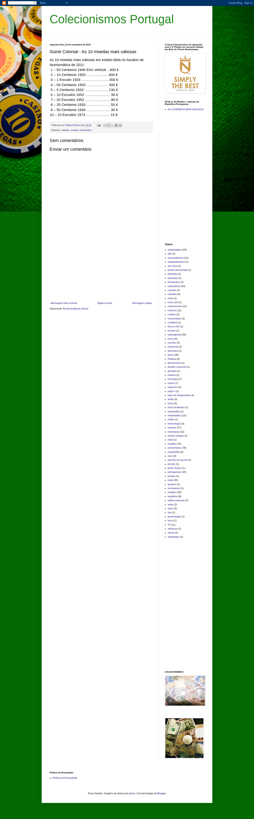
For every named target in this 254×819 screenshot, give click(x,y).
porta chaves (175, 468)
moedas (74, 130)
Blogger (162, 793)
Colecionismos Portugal (112, 19)
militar (171, 419)
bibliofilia (172, 274)
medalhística (174, 415)
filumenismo (174, 363)
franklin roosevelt (177, 367)
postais (171, 476)
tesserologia (174, 516)
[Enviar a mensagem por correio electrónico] (98, 125)
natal (170, 439)
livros (170, 403)
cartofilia (172, 294)
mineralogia (174, 423)
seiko (170, 504)
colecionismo (175, 306)
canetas (172, 290)
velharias (173, 528)
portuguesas (174, 472)
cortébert (172, 322)
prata (170, 480)
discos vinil (174, 326)
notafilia (172, 444)
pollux (132, 793)
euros (171, 338)
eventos (172, 342)
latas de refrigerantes (179, 395)
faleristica (173, 351)
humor (171, 383)
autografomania (176, 262)
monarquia (173, 431)
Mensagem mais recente (64, 303)
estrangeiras (174, 334)
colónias (65, 130)
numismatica (85, 130)
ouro (170, 456)
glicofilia (172, 371)
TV (169, 524)
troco (170, 520)
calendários (174, 286)
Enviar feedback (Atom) (75, 308)
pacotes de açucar (178, 460)
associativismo (176, 258)
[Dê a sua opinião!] (109, 125)
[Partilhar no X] (113, 125)
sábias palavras (176, 500)
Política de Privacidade (65, 778)
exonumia (173, 346)
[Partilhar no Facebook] (116, 125)
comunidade (174, 318)
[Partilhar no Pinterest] (120, 125)
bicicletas (173, 278)
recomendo (174, 488)
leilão (171, 399)
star (170, 512)
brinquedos (174, 282)
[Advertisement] (101, 269)
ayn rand (172, 266)
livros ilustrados (176, 407)
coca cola (173, 302)
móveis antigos (176, 435)
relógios (172, 492)
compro (172, 314)
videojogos (174, 536)
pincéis (171, 464)
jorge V (171, 391)
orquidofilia (174, 452)
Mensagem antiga (142, 303)
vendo (171, 532)
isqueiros (173, 387)
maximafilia (174, 411)
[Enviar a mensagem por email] (105, 125)
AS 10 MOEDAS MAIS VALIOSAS (186, 109)
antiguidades (175, 249)
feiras (171, 354)
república (173, 496)
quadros (172, 484)
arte (170, 253)
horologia (173, 379)
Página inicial (104, 303)
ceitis (170, 298)
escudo (172, 330)
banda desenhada (178, 270)
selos (170, 508)
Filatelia (172, 359)
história (172, 375)
